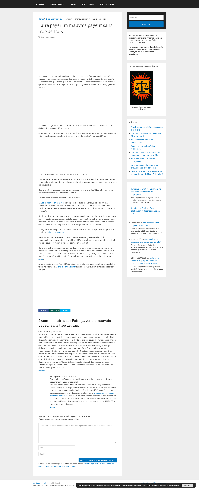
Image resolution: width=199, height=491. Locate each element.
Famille (73, 4)
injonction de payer (56, 232)
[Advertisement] (57, 57)
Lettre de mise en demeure (52, 203)
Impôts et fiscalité (56, 4)
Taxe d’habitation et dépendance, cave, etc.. (145, 211)
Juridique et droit (39, 483)
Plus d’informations (173, 485)
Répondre (41, 370)
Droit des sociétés (107, 4)
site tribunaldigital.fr (67, 267)
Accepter (187, 485)
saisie (40, 259)
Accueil (41, 4)
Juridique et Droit (138, 189)
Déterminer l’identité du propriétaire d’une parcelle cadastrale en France (145, 261)
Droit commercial (48, 37)
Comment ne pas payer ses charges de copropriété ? (146, 192)
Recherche (146, 24)
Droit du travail (88, 4)
